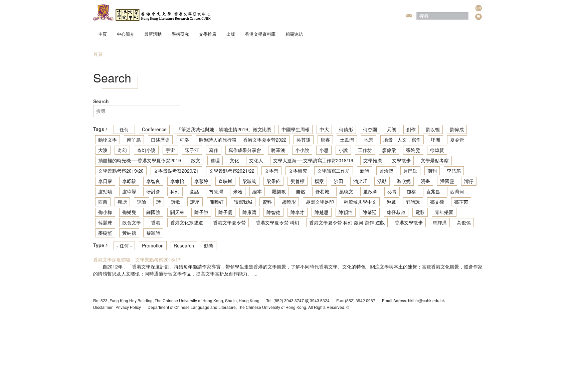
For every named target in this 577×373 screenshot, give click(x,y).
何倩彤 (346, 129)
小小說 (302, 150)
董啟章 (370, 191)
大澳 (103, 150)
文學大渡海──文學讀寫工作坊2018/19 (313, 160)
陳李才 (298, 212)
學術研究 (180, 34)
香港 (155, 222)
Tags (99, 129)
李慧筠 (454, 170)
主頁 (102, 34)
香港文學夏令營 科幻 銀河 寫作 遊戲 (347, 222)
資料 (267, 201)
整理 (215, 160)
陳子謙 (201, 212)
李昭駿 (129, 181)
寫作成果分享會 (244, 150)
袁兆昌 (433, 191)
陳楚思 (322, 212)
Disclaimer (103, 307)
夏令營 (457, 139)
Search (101, 101)
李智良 (153, 181)
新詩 (364, 170)
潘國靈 (447, 181)
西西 (103, 201)
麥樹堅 (105, 232)
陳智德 (273, 212)
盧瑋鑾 (129, 191)
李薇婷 (201, 181)
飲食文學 (131, 222)
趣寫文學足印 (320, 201)
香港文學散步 (409, 222)
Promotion (153, 245)
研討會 (153, 191)
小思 (324, 150)
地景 (368, 139)
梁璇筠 (249, 181)
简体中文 (478, 16)
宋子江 (192, 150)
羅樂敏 (279, 191)
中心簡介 (125, 34)
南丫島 (134, 139)
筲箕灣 (216, 191)
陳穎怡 (346, 212)
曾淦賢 (386, 170)
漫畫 (425, 181)
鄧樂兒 (129, 212)
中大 (324, 129)
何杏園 (370, 129)
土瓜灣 (347, 139)
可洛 (184, 139)
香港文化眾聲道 (186, 222)
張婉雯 (413, 150)
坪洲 (435, 139)
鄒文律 (437, 201)
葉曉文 (346, 191)
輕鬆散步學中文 (360, 201)
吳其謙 (304, 139)
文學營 (271, 170)
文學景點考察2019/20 (121, 170)
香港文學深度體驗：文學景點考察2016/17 (137, 259)
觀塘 (122, 201)
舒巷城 (322, 191)
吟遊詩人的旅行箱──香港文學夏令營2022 (242, 139)
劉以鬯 (433, 129)
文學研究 (297, 170)
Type (99, 245)
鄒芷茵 (461, 201)
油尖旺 (360, 181)
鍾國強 (153, 212)
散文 (195, 160)
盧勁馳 (105, 191)
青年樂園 (444, 212)
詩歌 (175, 201)
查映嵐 (225, 181)
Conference (154, 129)
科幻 (175, 191)
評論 (141, 201)
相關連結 (294, 34)
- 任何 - (124, 129)
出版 (230, 34)
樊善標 (298, 181)
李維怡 (177, 181)
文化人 (256, 160)
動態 (208, 245)
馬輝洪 (440, 222)
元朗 (391, 129)
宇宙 (170, 150)
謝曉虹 (217, 201)
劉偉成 (457, 129)
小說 (343, 150)
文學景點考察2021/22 (231, 170)
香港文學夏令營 (229, 222)
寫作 (213, 150)
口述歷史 (160, 139)
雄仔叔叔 (396, 212)
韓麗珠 (105, 222)
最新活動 (153, 34)
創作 (411, 129)
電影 (420, 212)
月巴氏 (410, 170)
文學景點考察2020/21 (176, 170)
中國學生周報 (295, 129)
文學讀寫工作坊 (333, 170)
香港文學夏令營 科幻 (277, 222)
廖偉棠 (389, 150)
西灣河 (457, 191)
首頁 (98, 53)
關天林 (177, 212)
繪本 (257, 191)
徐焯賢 (437, 150)
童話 (194, 191)
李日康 (105, 181)
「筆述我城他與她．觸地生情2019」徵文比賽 (224, 129)
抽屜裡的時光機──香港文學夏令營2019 (139, 160)
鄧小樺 (105, 212)
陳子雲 (225, 212)
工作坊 (365, 150)
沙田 (338, 181)
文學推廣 (207, 34)
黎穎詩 (153, 232)
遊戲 (391, 201)
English (478, 8)
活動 (382, 181)
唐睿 (325, 139)
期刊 (432, 170)
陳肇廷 (370, 212)
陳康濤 (249, 212)
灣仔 (468, 181)
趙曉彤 (289, 201)
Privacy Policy (128, 307)
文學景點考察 (435, 160)
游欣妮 (404, 181)
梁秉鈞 (273, 181)
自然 (300, 191)
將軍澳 (278, 150)
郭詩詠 (413, 201)
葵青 (392, 191)
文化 (234, 160)
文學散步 (401, 160)
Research (184, 245)
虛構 (411, 191)
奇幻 (122, 150)
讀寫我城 (243, 201)
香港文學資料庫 (260, 34)
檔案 (319, 181)
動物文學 (107, 139)
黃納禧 (129, 232)
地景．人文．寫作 (402, 139)
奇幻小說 (146, 150)
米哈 (237, 191)
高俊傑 (464, 222)
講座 (195, 201)
